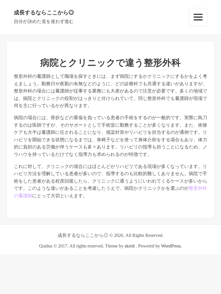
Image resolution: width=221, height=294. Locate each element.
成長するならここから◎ (44, 12)
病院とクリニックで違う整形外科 (110, 62)
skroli (130, 245)
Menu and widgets (198, 17)
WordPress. (171, 245)
